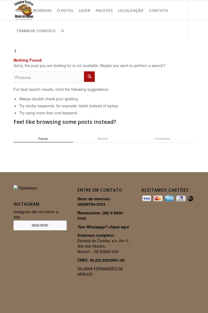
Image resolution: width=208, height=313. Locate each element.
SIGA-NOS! (40, 225)
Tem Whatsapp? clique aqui (103, 226)
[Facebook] (15, 51)
